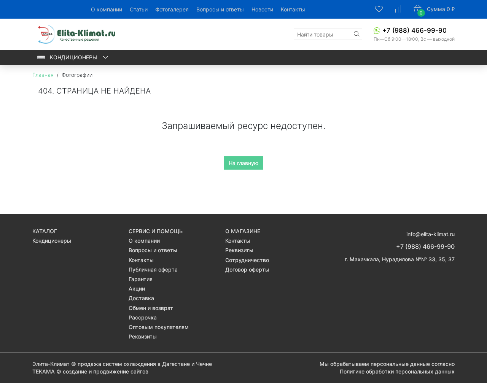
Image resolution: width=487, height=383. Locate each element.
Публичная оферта (153, 269)
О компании (106, 9)
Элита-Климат (51, 364)
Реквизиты (143, 336)
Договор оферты (247, 269)
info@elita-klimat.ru (430, 234)
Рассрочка (143, 317)
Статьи (139, 9)
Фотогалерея (172, 9)
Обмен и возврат (151, 308)
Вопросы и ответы (220, 9)
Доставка (141, 298)
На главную (243, 163)
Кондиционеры (74, 57)
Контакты (293, 9)
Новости (262, 9)
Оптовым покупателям (159, 327)
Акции (137, 288)
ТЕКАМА (43, 371)
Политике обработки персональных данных (397, 371)
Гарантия (141, 279)
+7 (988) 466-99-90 (414, 30)
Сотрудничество (247, 260)
